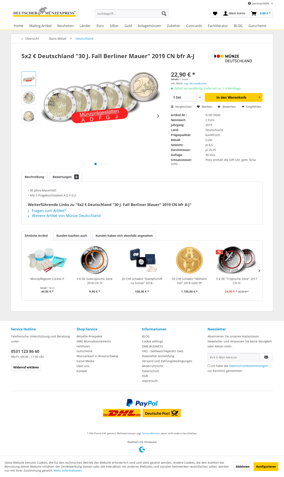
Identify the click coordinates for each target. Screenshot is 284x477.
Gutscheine (84, 351)
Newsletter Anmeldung (158, 356)
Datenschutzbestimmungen (248, 366)
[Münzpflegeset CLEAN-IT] (47, 260)
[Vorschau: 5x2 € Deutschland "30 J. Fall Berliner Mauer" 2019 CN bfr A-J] (28, 78)
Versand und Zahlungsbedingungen (167, 361)
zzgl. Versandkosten (195, 83)
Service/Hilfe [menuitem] (260, 3)
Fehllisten (83, 346)
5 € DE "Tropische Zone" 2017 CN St (236, 281)
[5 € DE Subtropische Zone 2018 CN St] (94, 260)
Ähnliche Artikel (36, 236)
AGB (145, 376)
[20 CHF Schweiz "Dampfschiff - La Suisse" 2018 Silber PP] (142, 260)
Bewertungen (65, 177)
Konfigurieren (266, 466)
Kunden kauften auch (71, 236)
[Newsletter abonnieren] (266, 357)
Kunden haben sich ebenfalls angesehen (124, 236)
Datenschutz (150, 371)
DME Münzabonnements (94, 341)
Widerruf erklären (26, 367)
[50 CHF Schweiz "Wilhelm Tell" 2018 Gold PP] (189, 260)
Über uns (83, 366)
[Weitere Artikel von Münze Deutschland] (238, 60)
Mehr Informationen (68, 470)
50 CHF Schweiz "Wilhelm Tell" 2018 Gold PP (189, 281)
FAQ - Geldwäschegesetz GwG (162, 351)
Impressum (150, 381)
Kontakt (82, 371)
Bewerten (229, 107)
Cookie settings (152, 341)
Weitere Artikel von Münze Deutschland (66, 215)
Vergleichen (183, 107)
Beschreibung (34, 177)
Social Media (85, 361)
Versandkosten (150, 433)
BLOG (146, 336)
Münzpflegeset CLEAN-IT (47, 279)
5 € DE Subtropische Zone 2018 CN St (94, 281)
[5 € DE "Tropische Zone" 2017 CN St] (236, 260)
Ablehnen (242, 466)
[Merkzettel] (215, 13)
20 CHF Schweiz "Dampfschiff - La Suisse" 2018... (142, 281)
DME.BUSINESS (152, 346)
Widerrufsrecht (152, 366)
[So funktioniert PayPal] (142, 403)
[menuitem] (131, 13)
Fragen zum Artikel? (48, 210)
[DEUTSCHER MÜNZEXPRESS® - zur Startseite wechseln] (44, 13)
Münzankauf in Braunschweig (97, 356)
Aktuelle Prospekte (89, 336)
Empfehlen (253, 107)
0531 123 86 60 (25, 351)
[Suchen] (164, 13)
